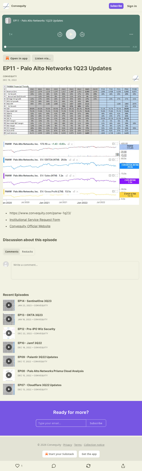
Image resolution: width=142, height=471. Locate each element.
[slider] (67, 47)
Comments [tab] (11, 251)
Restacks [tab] (27, 251)
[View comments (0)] (53, 466)
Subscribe (116, 6)
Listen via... (43, 58)
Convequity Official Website (30, 226)
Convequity (10, 76)
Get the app (89, 454)
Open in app (19, 58)
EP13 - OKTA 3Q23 (30, 315)
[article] (71, 305)
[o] (9, 305)
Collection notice (94, 444)
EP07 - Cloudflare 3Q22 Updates (39, 385)
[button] (10, 34)
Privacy (67, 444)
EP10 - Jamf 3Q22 (30, 343)
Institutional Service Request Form (35, 220)
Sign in (132, 6)
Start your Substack (61, 454)
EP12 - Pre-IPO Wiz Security (36, 329)
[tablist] (19, 251)
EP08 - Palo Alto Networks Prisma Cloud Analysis (51, 371)
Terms (78, 444)
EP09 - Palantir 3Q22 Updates (38, 357)
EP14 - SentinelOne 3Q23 (35, 301)
